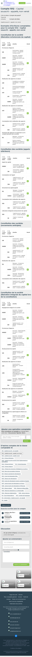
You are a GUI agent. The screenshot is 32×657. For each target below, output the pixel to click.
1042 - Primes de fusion (7, 464)
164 (8, 385)
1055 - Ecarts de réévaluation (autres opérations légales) (15, 481)
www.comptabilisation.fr (15, 614)
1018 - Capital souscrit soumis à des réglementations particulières (14, 461)
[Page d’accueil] (9, 3)
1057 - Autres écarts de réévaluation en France (13, 483)
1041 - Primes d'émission (8, 458)
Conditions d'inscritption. (16, 648)
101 (8, 218)
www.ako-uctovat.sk (14, 624)
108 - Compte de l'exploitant (23, 495)
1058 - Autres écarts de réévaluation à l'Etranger (13, 485)
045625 (4, 332)
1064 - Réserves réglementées (9, 493)
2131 (3, 365)
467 (3, 110)
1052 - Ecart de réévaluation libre (10, 476)
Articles (20, 594)
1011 (8, 70)
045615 (4, 64)
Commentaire (7, 551)
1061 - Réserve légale (7, 488)
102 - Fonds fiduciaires (20, 464)
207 (3, 92)
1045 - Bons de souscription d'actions (11, 471)
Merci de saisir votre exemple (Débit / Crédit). (11, 437)
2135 (3, 373)
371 (3, 88)
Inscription (28, 3)
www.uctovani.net (14, 621)
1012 (8, 75)
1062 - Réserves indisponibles (21, 488)
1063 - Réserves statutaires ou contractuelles (13, 490)
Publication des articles (16, 603)
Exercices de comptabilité (16, 601)
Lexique (8, 599)
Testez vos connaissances (19, 599)
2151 (3, 82)
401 (8, 96)
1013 (8, 129)
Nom (9, 542)
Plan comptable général (10, 597)
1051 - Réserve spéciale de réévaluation (11, 473)
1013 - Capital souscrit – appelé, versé (11, 455)
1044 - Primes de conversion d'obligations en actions (15, 469)
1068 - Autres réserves (24, 493)
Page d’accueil (13, 594)
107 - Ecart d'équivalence (8, 495)
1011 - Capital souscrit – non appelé (10, 450)
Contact (20, 597)
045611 (4, 57)
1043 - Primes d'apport (7, 466)
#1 (4, 532)
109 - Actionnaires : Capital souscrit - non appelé (13, 498)
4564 (8, 275)
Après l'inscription (25, 513)
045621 (4, 166)
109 (3, 52)
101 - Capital (4, 500)
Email (8, 547)
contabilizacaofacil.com (15, 631)
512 (3, 137)
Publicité (25, 597)
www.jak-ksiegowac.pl (15, 628)
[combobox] (23, 437)
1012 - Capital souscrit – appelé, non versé (12, 453)
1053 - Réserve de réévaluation (9, 478)
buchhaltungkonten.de (15, 617)
